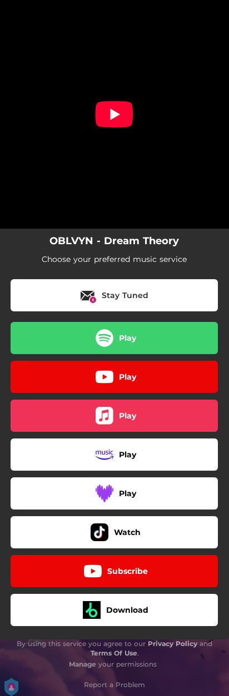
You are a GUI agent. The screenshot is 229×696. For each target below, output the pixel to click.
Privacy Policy (172, 643)
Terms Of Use (114, 653)
